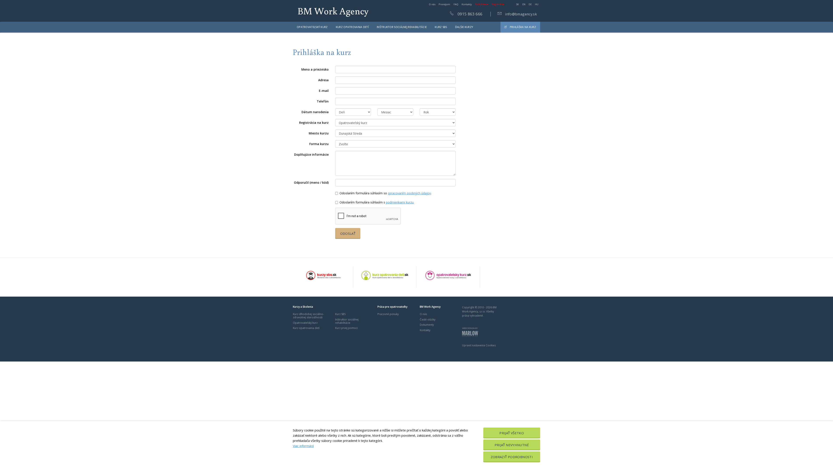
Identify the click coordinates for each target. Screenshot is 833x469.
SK (517, 4)
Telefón (323, 101)
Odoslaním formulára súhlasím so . (385, 193)
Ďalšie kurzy (464, 27)
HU (536, 4)
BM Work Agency (333, 11)
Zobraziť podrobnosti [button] (512, 457)
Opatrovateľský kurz (312, 27)
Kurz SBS (441, 27)
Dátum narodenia (315, 112)
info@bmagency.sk (520, 14)
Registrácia (498, 4)
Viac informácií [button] (303, 446)
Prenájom (444, 4)
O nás (432, 4)
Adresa (323, 80)
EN (523, 4)
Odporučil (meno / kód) (311, 182)
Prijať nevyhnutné (512, 445)
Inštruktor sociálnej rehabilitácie (402, 27)
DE (530, 4)
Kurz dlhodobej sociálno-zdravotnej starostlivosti (308, 315)
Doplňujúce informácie (311, 154)
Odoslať (348, 233)
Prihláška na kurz (522, 27)
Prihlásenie (481, 4)
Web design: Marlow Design (470, 332)
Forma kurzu (319, 144)
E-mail (324, 91)
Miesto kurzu (319, 133)
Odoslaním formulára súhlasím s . (376, 202)
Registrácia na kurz (314, 123)
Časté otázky (427, 319)
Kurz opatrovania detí (352, 27)
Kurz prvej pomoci (346, 328)
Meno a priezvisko (315, 69)
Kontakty (467, 4)
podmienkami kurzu (399, 202)
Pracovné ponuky (388, 314)
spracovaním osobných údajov (409, 193)
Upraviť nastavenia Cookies (479, 345)
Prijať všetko (511, 433)
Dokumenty (427, 324)
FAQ (456, 4)
